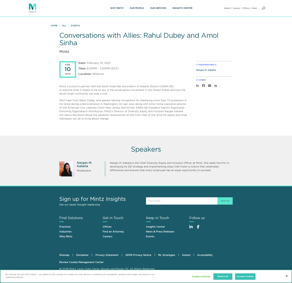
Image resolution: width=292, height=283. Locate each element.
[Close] (286, 275)
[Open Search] (263, 8)
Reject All (223, 277)
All (64, 26)
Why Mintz (116, 8)
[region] (146, 276)
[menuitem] (116, 8)
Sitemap (64, 255)
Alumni (227, 8)
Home (54, 26)
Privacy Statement (107, 255)
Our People (137, 8)
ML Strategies (166, 255)
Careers (236, 8)
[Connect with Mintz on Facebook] (200, 228)
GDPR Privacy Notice (138, 255)
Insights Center (182, 8)
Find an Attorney (113, 231)
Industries (65, 231)
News (254, 8)
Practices (65, 227)
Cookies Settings (201, 277)
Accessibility (205, 255)
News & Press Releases (160, 231)
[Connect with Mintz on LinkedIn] (192, 228)
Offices (246, 8)
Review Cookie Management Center (81, 262)
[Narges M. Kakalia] (67, 168)
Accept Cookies (245, 277)
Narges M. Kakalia (206, 70)
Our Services (158, 8)
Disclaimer (82, 255)
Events (75, 26)
